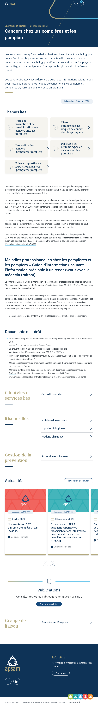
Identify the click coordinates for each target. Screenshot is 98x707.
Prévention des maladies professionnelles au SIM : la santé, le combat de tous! (45, 356)
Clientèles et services (16, 25)
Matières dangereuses (54, 420)
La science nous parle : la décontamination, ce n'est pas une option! (39, 338)
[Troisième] (74, 703)
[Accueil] (10, 3)
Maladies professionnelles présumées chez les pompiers (35, 363)
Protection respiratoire (54, 456)
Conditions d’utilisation (31, 703)
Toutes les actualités (78, 480)
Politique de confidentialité (54, 703)
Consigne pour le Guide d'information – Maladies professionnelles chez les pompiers (48, 316)
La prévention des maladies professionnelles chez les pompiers (38, 349)
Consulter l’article (19, 537)
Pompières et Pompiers (54, 622)
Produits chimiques (52, 436)
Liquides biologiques (53, 428)
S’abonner (61, 673)
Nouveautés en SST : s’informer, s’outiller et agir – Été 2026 (24, 527)
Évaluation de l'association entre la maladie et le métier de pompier (40, 377)
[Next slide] (52, 563)
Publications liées (49, 604)
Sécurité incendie (39, 25)
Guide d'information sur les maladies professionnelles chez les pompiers (58, 282)
